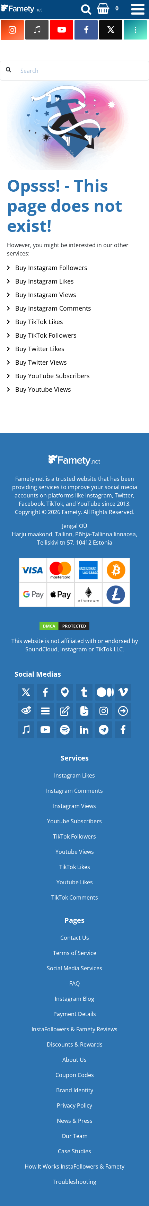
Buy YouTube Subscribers (52, 376)
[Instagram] (12, 30)
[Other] (135, 30)
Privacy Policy (74, 1105)
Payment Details (74, 1014)
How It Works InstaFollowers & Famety (74, 1166)
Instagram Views (74, 806)
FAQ (74, 983)
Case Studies (74, 1151)
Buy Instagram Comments (53, 308)
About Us (74, 1060)
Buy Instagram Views (45, 294)
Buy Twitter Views (41, 362)
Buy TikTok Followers (46, 335)
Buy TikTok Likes (39, 322)
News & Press (75, 1121)
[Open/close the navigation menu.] (138, 9)
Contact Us (74, 938)
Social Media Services (74, 968)
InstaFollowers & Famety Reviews (74, 1029)
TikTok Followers (74, 836)
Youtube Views (74, 852)
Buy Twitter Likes (39, 349)
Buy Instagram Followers (51, 267)
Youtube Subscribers (74, 821)
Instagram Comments (74, 791)
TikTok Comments (74, 897)
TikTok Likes (74, 867)
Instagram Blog (74, 999)
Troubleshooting (74, 1182)
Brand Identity (74, 1090)
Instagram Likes (74, 775)
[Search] (86, 9)
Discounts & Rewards (75, 1044)
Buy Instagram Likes (44, 281)
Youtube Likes (74, 882)
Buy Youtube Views (43, 389)
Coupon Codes (74, 1075)
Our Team (75, 1136)
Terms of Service (74, 953)
